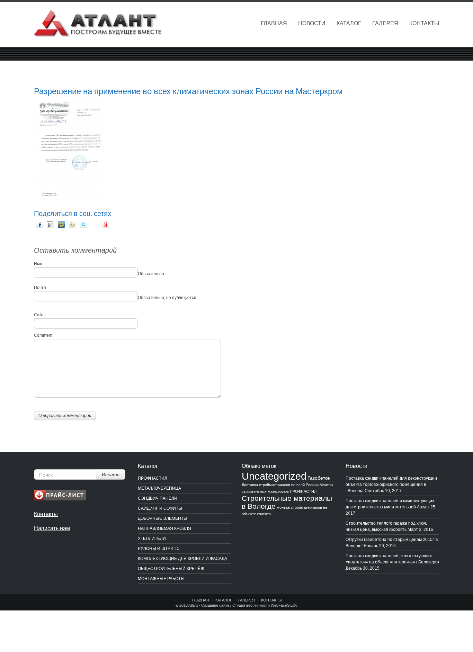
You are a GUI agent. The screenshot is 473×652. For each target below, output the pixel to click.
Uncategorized (274, 476)
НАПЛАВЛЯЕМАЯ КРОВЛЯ (164, 528)
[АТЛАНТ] (98, 24)
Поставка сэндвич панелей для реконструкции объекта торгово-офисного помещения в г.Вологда (391, 484)
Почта (40, 287)
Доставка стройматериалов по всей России (280, 485)
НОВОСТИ (311, 23)
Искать (110, 474)
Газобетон (319, 478)
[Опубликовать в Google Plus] (50, 224)
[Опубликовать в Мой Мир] (61, 224)
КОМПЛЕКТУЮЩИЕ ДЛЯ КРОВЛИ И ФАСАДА (182, 558)
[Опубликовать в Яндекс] (106, 224)
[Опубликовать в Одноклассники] (73, 224)
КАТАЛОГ (349, 23)
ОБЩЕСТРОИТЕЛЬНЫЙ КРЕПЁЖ (171, 568)
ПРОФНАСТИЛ (152, 478)
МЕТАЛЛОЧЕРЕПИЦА (159, 488)
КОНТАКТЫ (424, 23)
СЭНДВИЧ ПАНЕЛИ (157, 498)
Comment (43, 335)
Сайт (39, 315)
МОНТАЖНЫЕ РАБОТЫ (161, 578)
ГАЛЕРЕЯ (385, 23)
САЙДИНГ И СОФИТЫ (160, 508)
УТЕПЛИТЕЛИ (152, 538)
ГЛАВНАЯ (274, 23)
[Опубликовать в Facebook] (39, 224)
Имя (38, 263)
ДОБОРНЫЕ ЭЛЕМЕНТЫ (162, 518)
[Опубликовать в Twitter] (84, 224)
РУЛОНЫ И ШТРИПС (159, 548)
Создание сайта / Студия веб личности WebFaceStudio (249, 605)
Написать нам (52, 528)
